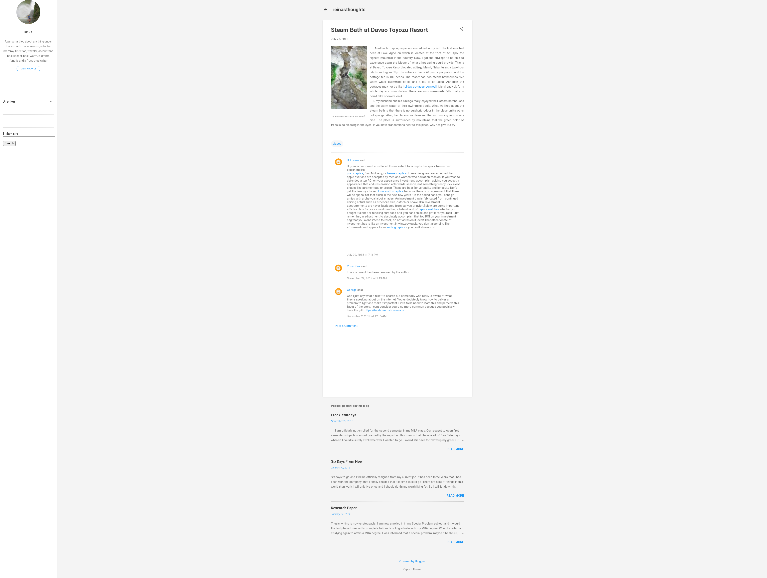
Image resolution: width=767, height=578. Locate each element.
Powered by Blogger (412, 561)
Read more (455, 449)
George (352, 290)
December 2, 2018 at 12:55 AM (366, 316)
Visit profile (28, 68)
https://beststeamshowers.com (385, 310)
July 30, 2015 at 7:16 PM (362, 255)
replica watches (429, 209)
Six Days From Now (347, 461)
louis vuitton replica (390, 191)
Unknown (353, 160)
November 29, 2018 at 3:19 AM (367, 278)
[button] (461, 29)
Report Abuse (412, 569)
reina (28, 32)
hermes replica (396, 173)
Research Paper (344, 508)
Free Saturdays (343, 415)
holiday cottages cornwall (419, 86)
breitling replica (395, 227)
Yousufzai (353, 266)
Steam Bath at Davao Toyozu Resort (379, 29)
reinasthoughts (349, 9)
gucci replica (355, 173)
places (337, 143)
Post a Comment (346, 326)
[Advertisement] (488, 80)
